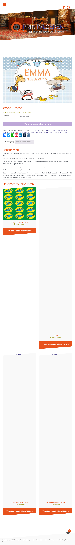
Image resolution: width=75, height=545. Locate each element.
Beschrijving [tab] (9, 142)
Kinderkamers (35, 130)
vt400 (41, 132)
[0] (68, 533)
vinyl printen (15, 132)
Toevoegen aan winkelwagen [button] (19, 231)
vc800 (57, 130)
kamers (47, 130)
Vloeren (6, 115)
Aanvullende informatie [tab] (24, 142)
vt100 (36, 132)
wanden (46, 132)
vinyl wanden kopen (27, 132)
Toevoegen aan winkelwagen (38, 124)
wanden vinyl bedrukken (58, 132)
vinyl (61, 130)
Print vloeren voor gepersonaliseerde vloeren (32, 540)
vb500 (52, 130)
